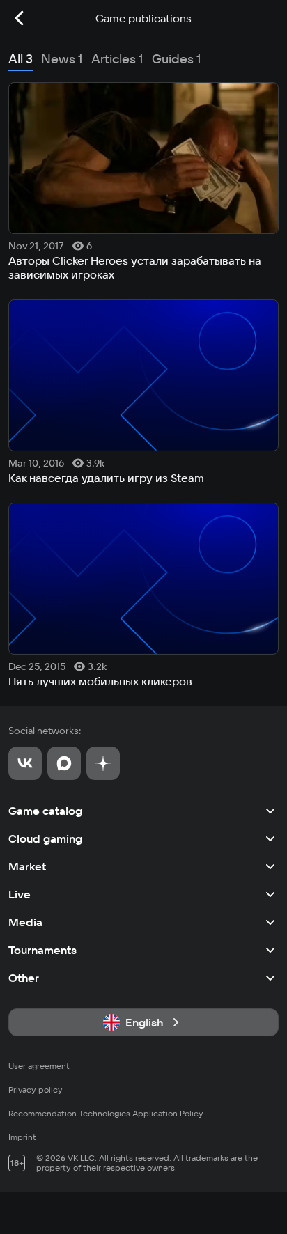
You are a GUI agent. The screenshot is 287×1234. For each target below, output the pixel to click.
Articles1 (117, 59)
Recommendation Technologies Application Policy (105, 1113)
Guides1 (176, 59)
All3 (20, 59)
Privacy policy (35, 1089)
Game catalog (45, 811)
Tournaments (42, 950)
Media (25, 922)
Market (27, 866)
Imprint (22, 1137)
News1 (62, 59)
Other (23, 978)
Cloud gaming (45, 838)
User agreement (39, 1066)
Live (19, 894)
